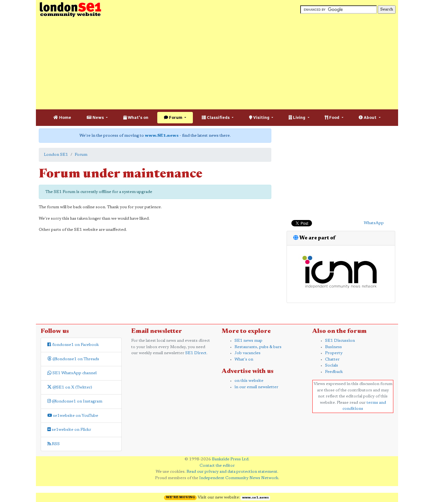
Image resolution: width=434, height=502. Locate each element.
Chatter (332, 359)
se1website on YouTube (75, 416)
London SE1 (56, 155)
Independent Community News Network (238, 478)
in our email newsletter (256, 387)
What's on (137, 117)
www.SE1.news (162, 136)
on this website (248, 381)
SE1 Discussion (340, 341)
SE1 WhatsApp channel (74, 373)
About (370, 117)
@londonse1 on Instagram (76, 401)
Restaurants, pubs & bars (257, 347)
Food (334, 117)
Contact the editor (217, 466)
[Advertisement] (217, 63)
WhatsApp (374, 223)
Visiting (261, 117)
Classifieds (218, 117)
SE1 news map (248, 341)
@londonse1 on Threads (75, 359)
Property (333, 353)
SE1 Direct (196, 353)
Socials (331, 365)
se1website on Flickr (71, 430)
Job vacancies (247, 353)
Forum (175, 117)
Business (333, 347)
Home (64, 117)
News (98, 117)
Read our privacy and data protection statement (231, 472)
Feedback (334, 372)
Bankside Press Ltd (230, 459)
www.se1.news (255, 497)
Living (299, 117)
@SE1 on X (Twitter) (71, 387)
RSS (55, 444)
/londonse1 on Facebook (75, 345)
